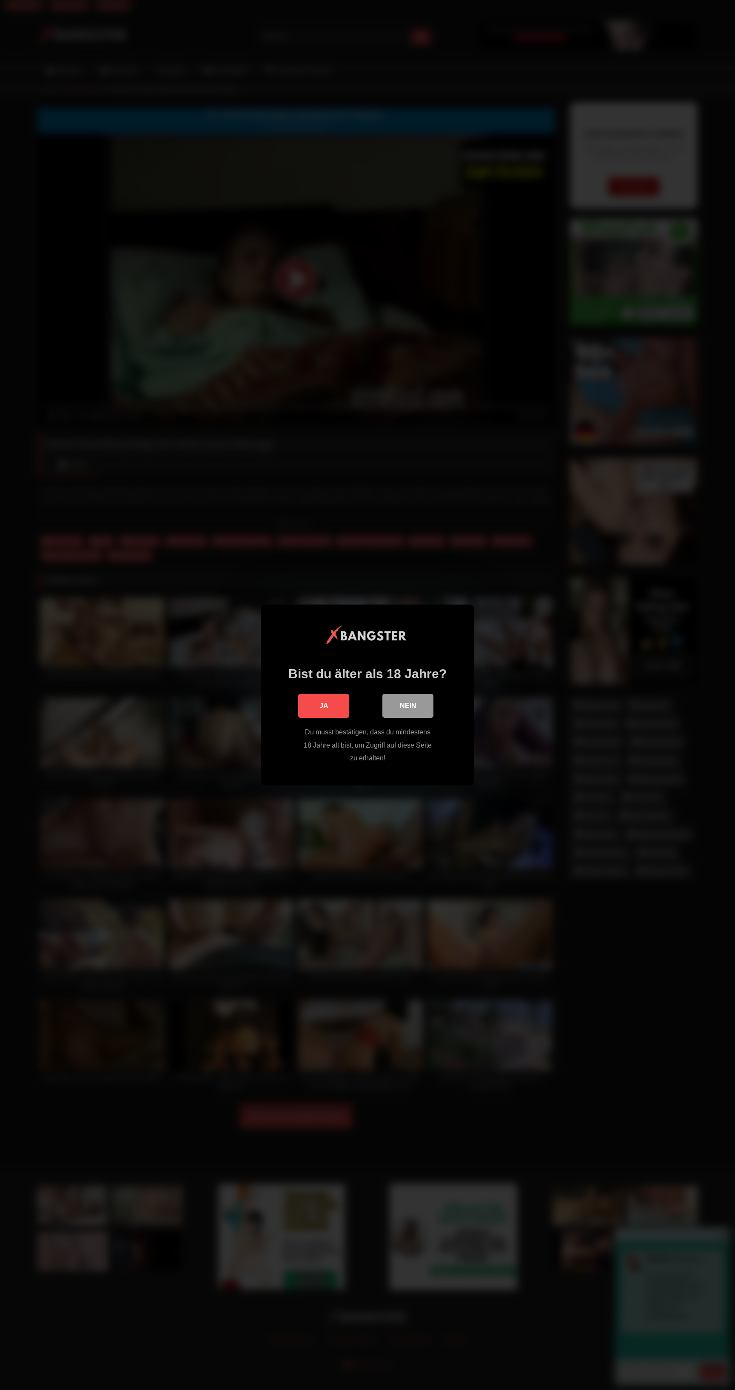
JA (323, 705)
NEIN (408, 705)
